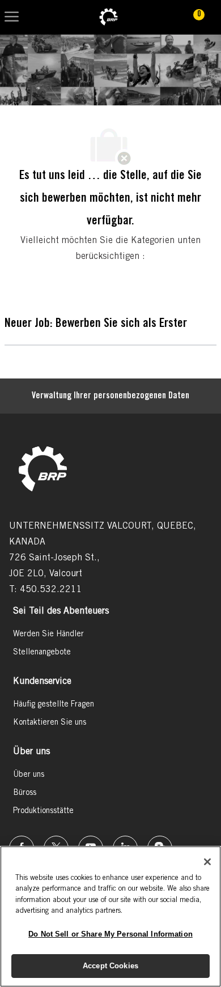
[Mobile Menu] (12, 17)
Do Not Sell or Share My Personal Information (110, 934)
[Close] (207, 861)
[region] (110, 916)
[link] (108, 17)
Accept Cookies (110, 966)
